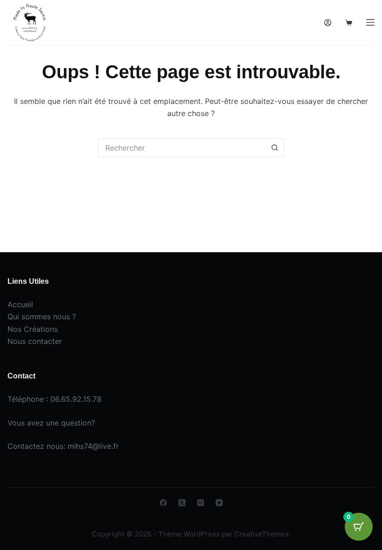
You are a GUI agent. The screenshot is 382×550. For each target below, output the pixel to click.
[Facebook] (163, 502)
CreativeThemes (261, 533)
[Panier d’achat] (348, 22)
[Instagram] (200, 502)
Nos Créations (32, 329)
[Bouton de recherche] (275, 147)
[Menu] (370, 22)
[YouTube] (219, 502)
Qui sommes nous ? (41, 316)
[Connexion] (327, 22)
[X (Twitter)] (181, 502)
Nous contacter (34, 341)
